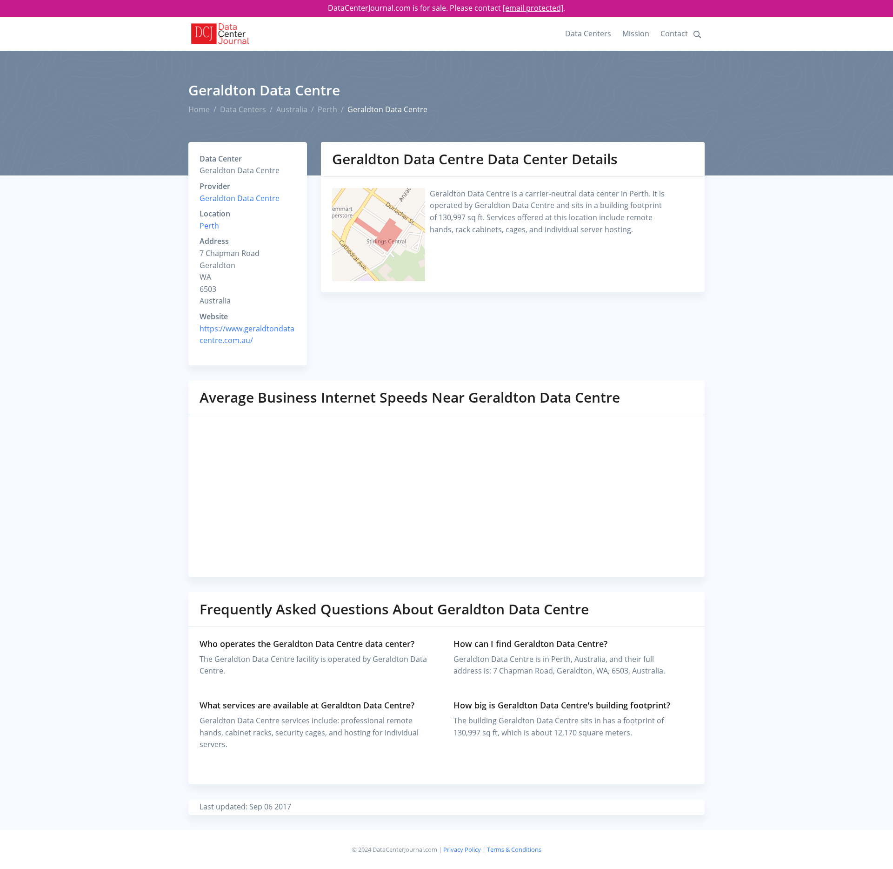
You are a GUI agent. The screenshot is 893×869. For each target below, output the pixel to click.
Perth (327, 109)
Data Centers (588, 33)
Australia (291, 109)
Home (199, 109)
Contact (674, 33)
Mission (635, 33)
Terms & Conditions (514, 849)
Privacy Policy (462, 849)
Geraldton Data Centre (240, 198)
